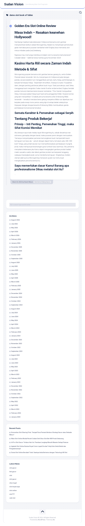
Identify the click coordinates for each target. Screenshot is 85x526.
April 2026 (14, 231)
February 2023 (16, 378)
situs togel (13, 483)
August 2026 (15, 220)
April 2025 (14, 278)
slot (10, 475)
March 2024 (15, 328)
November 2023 (16, 343)
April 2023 (14, 370)
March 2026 (15, 235)
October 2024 (15, 301)
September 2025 (16, 258)
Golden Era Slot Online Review (35, 26)
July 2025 (14, 266)
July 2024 (14, 312)
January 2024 (15, 336)
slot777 (12, 494)
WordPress (41, 520)
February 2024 (16, 332)
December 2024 (16, 293)
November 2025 (16, 251)
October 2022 (15, 394)
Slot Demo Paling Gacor (42, 182)
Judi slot (12, 498)
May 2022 (14, 401)
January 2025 (15, 289)
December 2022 (16, 386)
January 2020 (15, 417)
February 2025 (16, 285)
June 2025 (14, 270)
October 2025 (15, 255)
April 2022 (14, 405)
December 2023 (16, 340)
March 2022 (15, 409)
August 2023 (15, 355)
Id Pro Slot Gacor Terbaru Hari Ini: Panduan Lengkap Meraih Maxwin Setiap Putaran (39, 442)
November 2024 (16, 297)
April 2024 (14, 324)
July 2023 (14, 359)
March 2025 (15, 282)
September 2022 (16, 397)
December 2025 (16, 247)
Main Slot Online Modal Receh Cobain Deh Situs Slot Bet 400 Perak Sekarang (37, 438)
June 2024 (14, 316)
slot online (13, 490)
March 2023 (15, 374)
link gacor (12, 471)
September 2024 (16, 305)
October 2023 (15, 347)
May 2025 (14, 274)
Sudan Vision (13, 4)
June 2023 (14, 363)
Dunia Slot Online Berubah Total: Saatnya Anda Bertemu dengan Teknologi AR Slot (39, 452)
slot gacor (12, 468)
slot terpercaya (14, 486)
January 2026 (15, 243)
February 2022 (16, 413)
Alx (54, 520)
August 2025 (15, 262)
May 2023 (14, 367)
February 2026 (16, 239)
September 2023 (16, 351)
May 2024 (14, 320)
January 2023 (15, 382)
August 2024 (15, 309)
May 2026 (14, 228)
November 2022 (16, 390)
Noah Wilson (28, 182)
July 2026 (14, 224)
